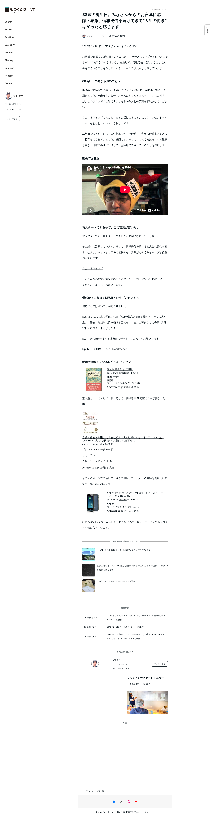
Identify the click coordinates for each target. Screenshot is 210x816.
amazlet (123, 373)
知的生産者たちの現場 (120, 369)
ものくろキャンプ (92, 268)
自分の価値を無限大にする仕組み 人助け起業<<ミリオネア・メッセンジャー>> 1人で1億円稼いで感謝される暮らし (123, 439)
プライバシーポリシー (105, 812)
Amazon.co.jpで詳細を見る (123, 387)
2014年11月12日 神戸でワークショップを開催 (116, 581)
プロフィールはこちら (13, 109)
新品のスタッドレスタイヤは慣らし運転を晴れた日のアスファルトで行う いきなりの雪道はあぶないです (132, 567)
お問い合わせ (149, 812)
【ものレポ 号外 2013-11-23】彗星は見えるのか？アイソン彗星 (123, 550)
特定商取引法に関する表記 (129, 812)
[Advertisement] (125, 754)
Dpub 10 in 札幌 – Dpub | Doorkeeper (104, 349)
